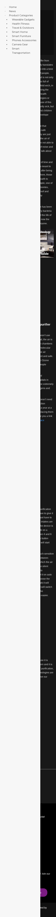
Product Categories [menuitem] (21, 15)
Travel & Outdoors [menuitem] (23, 27)
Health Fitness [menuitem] (20, 23)
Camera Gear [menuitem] (20, 44)
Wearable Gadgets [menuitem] (23, 19)
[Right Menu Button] (4, 2)
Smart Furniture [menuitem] (21, 36)
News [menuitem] (12, 11)
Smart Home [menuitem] (20, 32)
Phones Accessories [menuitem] (24, 40)
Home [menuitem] (13, 7)
